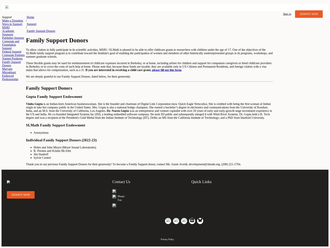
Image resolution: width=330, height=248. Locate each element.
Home (30, 17)
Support (31, 24)
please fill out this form (166, 70)
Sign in (287, 14)
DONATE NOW (309, 14)
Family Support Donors (41, 31)
